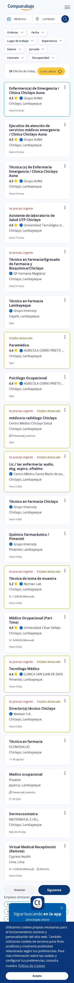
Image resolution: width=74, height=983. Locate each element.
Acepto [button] (37, 976)
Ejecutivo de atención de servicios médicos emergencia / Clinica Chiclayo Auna (34, 130)
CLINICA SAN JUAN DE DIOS (43, 674)
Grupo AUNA (33, 98)
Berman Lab (32, 584)
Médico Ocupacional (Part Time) (30, 620)
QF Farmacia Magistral (29, 273)
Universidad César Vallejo (42, 627)
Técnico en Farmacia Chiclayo (33, 501)
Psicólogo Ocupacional (28, 378)
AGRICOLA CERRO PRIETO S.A (44, 350)
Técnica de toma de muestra (32, 578)
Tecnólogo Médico (24, 668)
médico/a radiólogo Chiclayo (33, 418)
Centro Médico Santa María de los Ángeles (39, 474)
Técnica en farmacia (25, 741)
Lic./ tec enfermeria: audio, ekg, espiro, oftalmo (31, 466)
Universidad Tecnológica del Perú (44, 225)
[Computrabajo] (21, 7)
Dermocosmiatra (23, 813)
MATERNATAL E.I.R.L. (24, 819)
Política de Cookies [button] (31, 966)
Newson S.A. (22, 714)
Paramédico (19, 345)
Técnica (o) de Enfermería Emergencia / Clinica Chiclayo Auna (33, 171)
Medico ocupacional (25, 774)
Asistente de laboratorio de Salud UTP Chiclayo (32, 217)
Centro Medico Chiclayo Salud (30, 423)
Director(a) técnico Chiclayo (32, 708)
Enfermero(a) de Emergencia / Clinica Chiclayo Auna (34, 90)
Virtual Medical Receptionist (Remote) (32, 849)
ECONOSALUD (19, 747)
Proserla (15, 780)
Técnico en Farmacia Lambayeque (26, 303)
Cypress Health (20, 856)
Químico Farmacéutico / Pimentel (29, 536)
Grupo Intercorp (25, 310)
